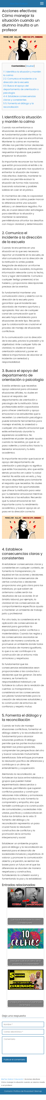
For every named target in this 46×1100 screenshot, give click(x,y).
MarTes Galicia (19, 3)
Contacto (8, 1091)
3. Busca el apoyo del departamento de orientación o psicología (21, 89)
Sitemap (38, 1091)
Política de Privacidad (23, 1091)
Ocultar (30, 66)
